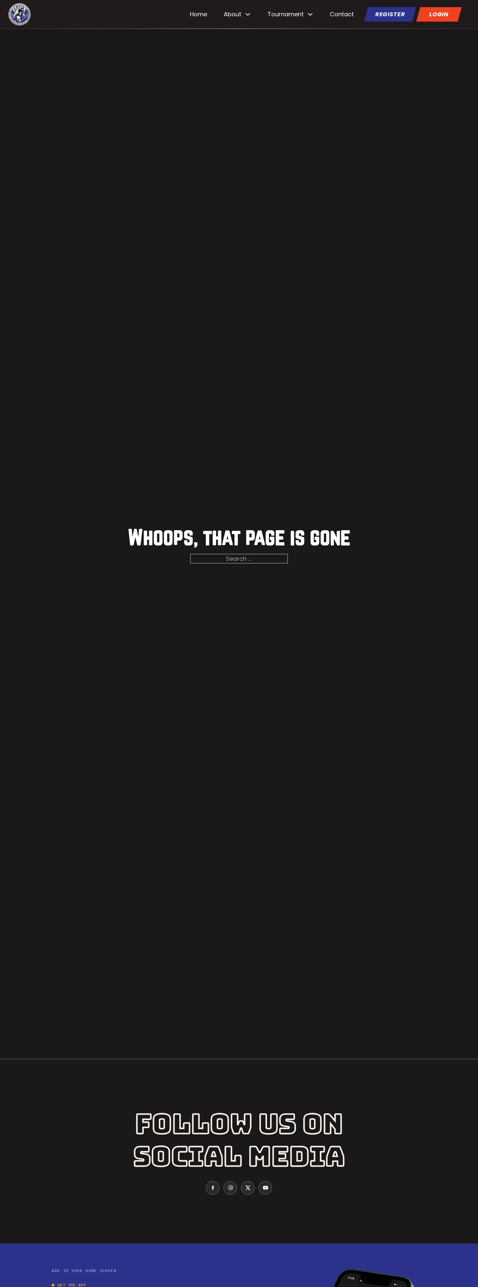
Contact (342, 14)
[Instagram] (230, 1188)
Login (439, 14)
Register (390, 14)
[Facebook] (212, 1188)
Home (198, 14)
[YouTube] (265, 1188)
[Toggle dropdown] (248, 14)
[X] (248, 1188)
